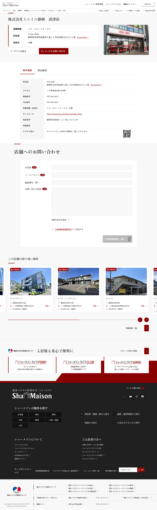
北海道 (20, 414)
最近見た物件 (151, 10)
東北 (37, 414)
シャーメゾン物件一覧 (91, 471)
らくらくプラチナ (88, 459)
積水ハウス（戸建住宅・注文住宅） (136, 498)
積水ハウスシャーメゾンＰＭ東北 (81, 485)
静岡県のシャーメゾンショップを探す (35, 10)
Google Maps (82, 37)
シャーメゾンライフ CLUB (91, 448)
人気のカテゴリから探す (128, 422)
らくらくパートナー (89, 452)
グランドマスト (101, 504)
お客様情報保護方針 (63, 229)
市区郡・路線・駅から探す (96, 413)
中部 (14, 10)
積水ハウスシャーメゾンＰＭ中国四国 (82, 491)
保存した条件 (104, 10)
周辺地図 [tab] (42, 70)
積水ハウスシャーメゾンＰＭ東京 (121, 485)
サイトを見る (20, 51)
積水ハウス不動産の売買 (77, 498)
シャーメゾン (6, 10)
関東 (54, 414)
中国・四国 (53, 420)
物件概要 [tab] (27, 70)
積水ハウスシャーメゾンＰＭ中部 (81, 488)
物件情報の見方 (111, 471)
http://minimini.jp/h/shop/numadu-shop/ (64, 114)
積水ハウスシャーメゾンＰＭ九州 (121, 491)
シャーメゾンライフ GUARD (92, 455)
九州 (20, 425)
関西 (37, 420)
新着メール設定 (134, 10)
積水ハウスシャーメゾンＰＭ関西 (121, 488)
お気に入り (119, 10)
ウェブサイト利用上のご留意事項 (65, 471)
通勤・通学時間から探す (128, 413)
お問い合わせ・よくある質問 (92, 444)
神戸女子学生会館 (75, 504)
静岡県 (20, 10)
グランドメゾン (101, 498)
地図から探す (90, 422)
